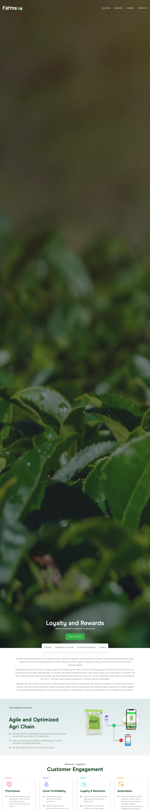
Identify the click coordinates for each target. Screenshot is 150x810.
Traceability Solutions (64, 647)
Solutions (106, 8)
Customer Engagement (86, 647)
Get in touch (75, 636)
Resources (118, 8)
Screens (102, 647)
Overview (48, 647)
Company (130, 8)
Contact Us (142, 8)
